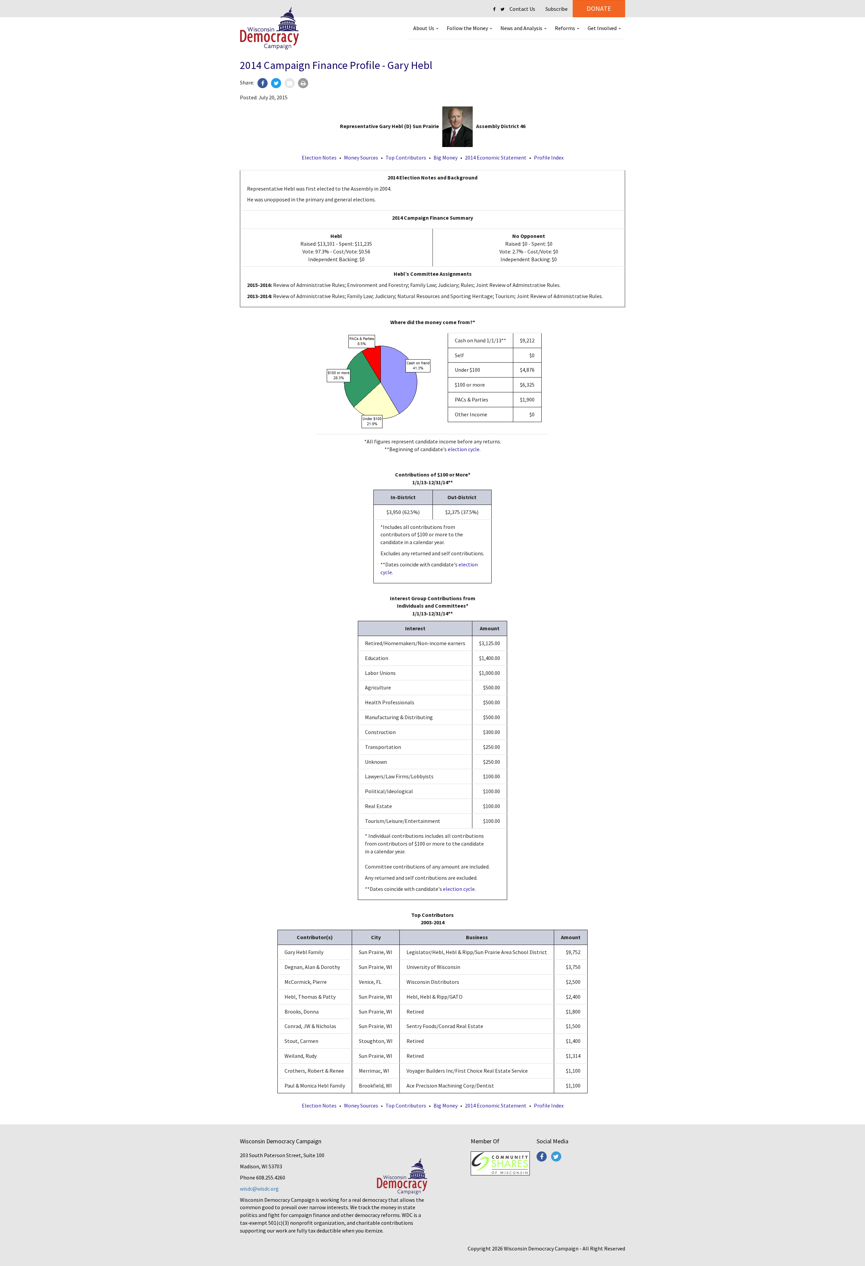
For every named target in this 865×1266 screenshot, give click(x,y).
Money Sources (361, 157)
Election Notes (319, 157)
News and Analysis (521, 28)
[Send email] (290, 83)
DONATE (599, 8)
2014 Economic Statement (495, 157)
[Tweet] (276, 83)
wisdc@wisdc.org (259, 1188)
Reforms (565, 28)
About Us (424, 28)
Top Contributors (406, 157)
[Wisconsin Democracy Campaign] (269, 28)
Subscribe (556, 8)
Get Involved (603, 28)
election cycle (463, 449)
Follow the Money (468, 28)
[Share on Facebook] (262, 83)
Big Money (446, 157)
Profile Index (549, 157)
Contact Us (522, 8)
